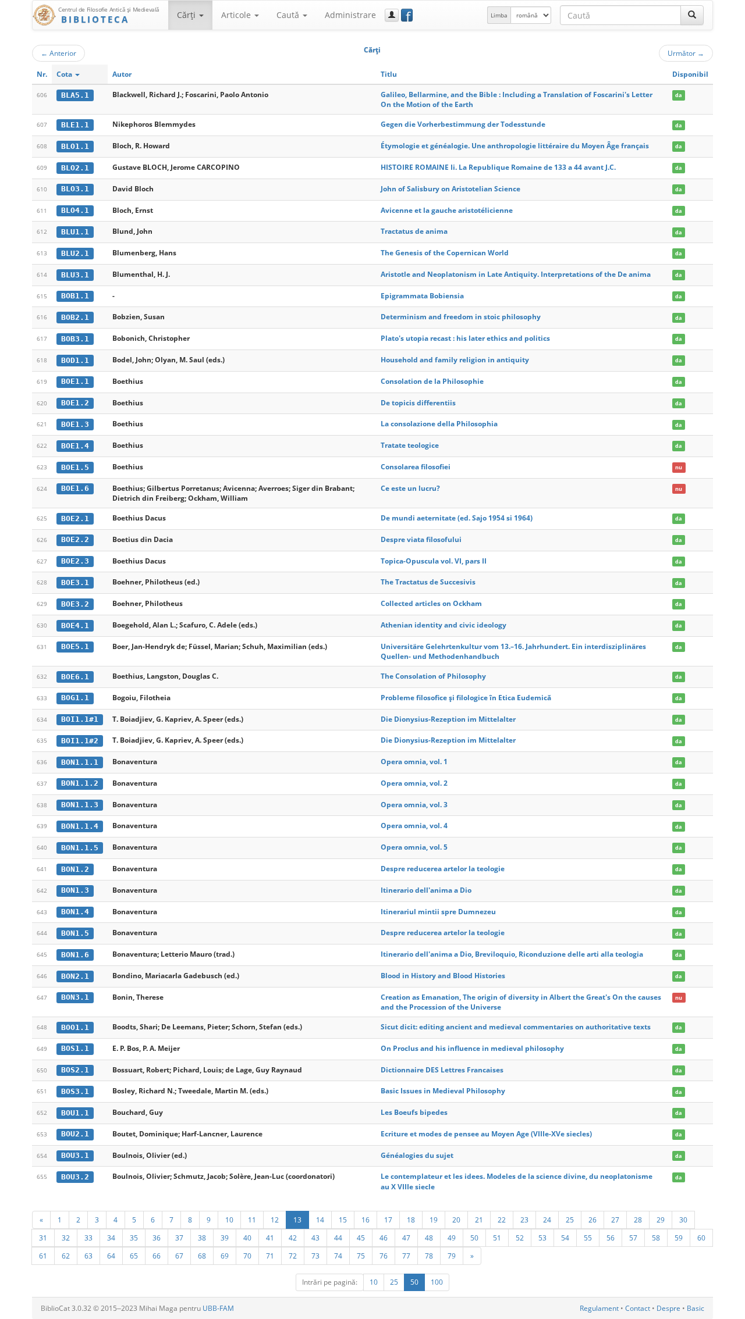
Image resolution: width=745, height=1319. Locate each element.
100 (437, 1282)
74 (338, 1255)
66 (156, 1255)
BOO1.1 (75, 1027)
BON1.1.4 (79, 826)
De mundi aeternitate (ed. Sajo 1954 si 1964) (457, 518)
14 (320, 1219)
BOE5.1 (75, 646)
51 (497, 1237)
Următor (686, 53)
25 (570, 1219)
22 (502, 1219)
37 (179, 1237)
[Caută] (692, 15)
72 (293, 1255)
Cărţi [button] (187, 14)
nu (678, 467)
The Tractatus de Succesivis (428, 582)
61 (43, 1255)
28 (638, 1219)
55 (588, 1237)
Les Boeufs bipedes (414, 1112)
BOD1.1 (75, 360)
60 (701, 1237)
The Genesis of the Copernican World (445, 253)
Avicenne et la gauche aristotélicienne (447, 210)
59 (679, 1237)
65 (134, 1255)
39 (225, 1237)
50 (474, 1237)
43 (315, 1237)
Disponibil (690, 74)
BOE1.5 (75, 467)
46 (383, 1237)
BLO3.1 (75, 188)
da (678, 95)
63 (88, 1255)
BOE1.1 (75, 381)
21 (479, 1219)
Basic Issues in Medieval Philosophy (443, 1091)
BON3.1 (75, 997)
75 (361, 1255)
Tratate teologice (410, 445)
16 (365, 1219)
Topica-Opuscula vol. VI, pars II (434, 561)
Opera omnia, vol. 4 (414, 825)
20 (456, 1219)
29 (661, 1219)
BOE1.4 (75, 445)
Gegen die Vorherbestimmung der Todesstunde (463, 124)
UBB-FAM (218, 1308)
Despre (668, 1308)
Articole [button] (237, 14)
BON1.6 (75, 954)
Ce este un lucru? (410, 488)
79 (452, 1255)
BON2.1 (75, 976)
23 (524, 1219)
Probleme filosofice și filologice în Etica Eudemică (466, 698)
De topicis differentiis (418, 403)
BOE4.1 (75, 625)
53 (542, 1237)
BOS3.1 (75, 1091)
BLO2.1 (75, 167)
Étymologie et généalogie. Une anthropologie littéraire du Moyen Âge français (515, 146)
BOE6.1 (75, 676)
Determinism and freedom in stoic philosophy (461, 317)
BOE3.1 (75, 582)
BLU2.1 (75, 253)
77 (406, 1255)
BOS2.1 (75, 1069)
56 (610, 1237)
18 (411, 1219)
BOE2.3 (75, 561)
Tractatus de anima (414, 231)
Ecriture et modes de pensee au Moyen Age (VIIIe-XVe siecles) (486, 1134)
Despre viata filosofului (421, 539)
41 (270, 1237)
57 (633, 1237)
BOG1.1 (75, 697)
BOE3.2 (75, 604)
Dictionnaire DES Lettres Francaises (442, 1070)
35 (134, 1237)
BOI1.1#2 (79, 740)
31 (43, 1237)
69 (225, 1255)
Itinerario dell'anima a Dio (426, 890)
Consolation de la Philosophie (432, 381)
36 (156, 1237)
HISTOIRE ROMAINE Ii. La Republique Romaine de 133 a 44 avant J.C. (498, 167)
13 (297, 1219)
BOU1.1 (75, 1112)
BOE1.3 (75, 424)
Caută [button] (288, 14)
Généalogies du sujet (417, 1155)
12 (275, 1219)
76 (383, 1255)
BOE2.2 (75, 539)
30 (683, 1219)
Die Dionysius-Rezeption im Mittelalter (448, 719)
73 (315, 1255)
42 (293, 1237)
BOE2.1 (75, 518)
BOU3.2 (75, 1176)
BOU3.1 (75, 1155)
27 (615, 1219)
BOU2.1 (75, 1133)
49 (452, 1237)
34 (111, 1237)
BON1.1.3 (79, 804)
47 (406, 1237)
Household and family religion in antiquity (455, 360)
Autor (122, 74)
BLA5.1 (75, 95)
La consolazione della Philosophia (439, 424)
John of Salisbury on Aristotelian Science (450, 189)
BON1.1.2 (79, 783)
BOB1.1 (75, 295)
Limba (499, 15)
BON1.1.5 (79, 847)
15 (343, 1219)
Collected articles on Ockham (431, 603)
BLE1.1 (75, 124)
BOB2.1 (75, 317)
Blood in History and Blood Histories (443, 976)
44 (338, 1237)
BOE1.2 (75, 402)
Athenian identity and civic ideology (443, 625)
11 (252, 1219)
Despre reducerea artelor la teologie (443, 869)
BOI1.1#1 (79, 719)
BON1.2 (75, 869)
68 (202, 1255)
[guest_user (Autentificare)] (392, 15)
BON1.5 (75, 933)
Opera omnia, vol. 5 (414, 847)
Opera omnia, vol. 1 (414, 762)
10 (229, 1219)
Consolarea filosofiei (415, 467)
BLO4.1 (75, 210)
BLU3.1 (75, 274)
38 (202, 1237)
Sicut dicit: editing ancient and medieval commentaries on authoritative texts (516, 1027)
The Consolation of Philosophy (433, 676)
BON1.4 (75, 911)
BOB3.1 (75, 338)
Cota (65, 74)
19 (434, 1219)
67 (179, 1255)
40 (247, 1237)
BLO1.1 (75, 146)
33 (88, 1237)
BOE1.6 (75, 488)
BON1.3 (75, 890)
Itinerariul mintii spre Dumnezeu (438, 912)
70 (247, 1255)
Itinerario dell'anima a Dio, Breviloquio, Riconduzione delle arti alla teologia (512, 954)
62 (66, 1255)
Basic (695, 1308)
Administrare (350, 14)
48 (429, 1237)
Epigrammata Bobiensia (422, 296)
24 (547, 1219)
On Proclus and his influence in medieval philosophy (472, 1048)
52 (520, 1237)
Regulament (599, 1308)
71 (270, 1255)
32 (66, 1237)
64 (111, 1255)
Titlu (389, 74)
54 (565, 1237)
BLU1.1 (75, 231)
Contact (637, 1308)
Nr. (42, 74)
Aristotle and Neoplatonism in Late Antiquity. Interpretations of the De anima (516, 274)
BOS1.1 (75, 1048)
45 (361, 1237)
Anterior (58, 53)
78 (429, 1255)
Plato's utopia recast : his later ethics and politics (465, 338)
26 (592, 1219)
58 (656, 1237)
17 (388, 1219)
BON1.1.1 (79, 762)
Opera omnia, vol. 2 (414, 783)
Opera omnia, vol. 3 (414, 805)
